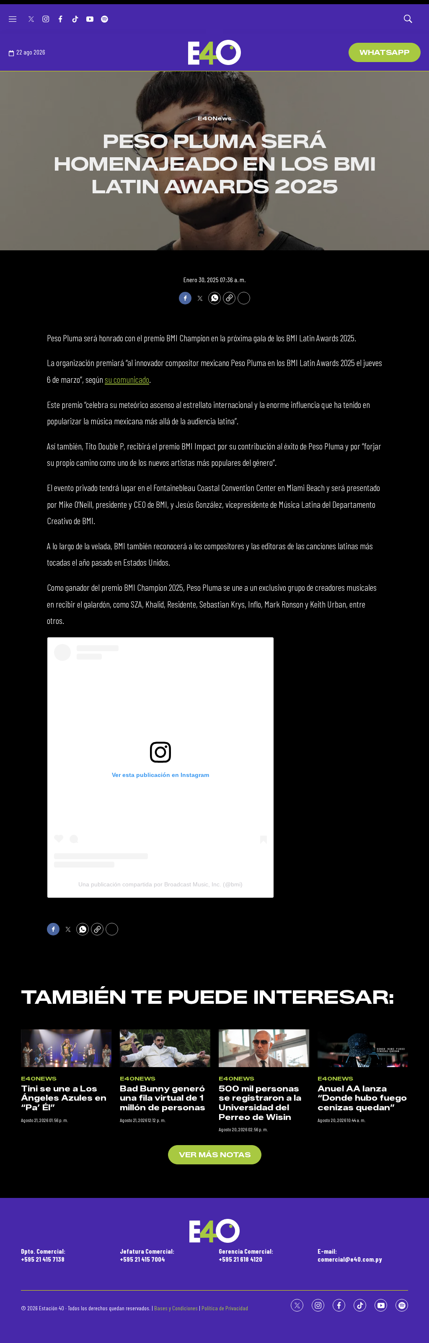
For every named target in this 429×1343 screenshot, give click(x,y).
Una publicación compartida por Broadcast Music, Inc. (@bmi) (160, 884)
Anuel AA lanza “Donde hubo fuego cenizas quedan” (362, 1098)
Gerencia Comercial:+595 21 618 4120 (246, 1255)
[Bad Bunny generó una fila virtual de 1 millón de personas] (165, 1048)
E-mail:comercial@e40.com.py (350, 1255)
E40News (215, 118)
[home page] (214, 52)
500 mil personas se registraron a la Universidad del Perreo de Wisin (260, 1103)
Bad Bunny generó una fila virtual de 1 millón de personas (162, 1098)
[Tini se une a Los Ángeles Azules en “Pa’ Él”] (66, 1048)
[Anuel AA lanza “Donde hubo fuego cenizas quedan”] (363, 1048)
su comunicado (127, 379)
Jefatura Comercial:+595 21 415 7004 (147, 1255)
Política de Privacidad (225, 1308)
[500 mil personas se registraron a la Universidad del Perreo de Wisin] (264, 1048)
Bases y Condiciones (176, 1308)
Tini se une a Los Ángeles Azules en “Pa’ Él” (63, 1098)
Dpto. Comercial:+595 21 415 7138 (43, 1255)
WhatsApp (384, 53)
